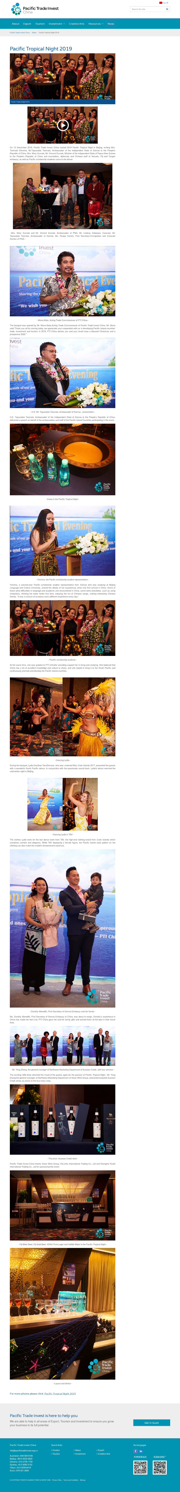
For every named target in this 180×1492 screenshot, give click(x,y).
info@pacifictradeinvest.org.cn (24, 1450)
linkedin (141, 1451)
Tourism (56, 1453)
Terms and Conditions (70, 1480)
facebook (135, 1451)
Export (101, 1450)
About (78, 1450)
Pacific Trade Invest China (34, 9)
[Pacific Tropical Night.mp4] (62, 124)
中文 (164, 3)
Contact (56, 1450)
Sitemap (82, 1480)
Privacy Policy (57, 1480)
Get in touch (152, 1422)
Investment (80, 1453)
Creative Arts (104, 1453)
